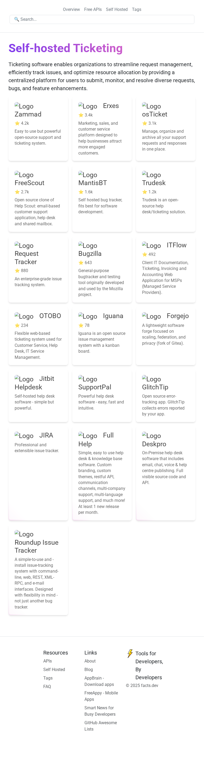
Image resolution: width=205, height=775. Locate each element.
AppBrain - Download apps (99, 681)
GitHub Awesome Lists (100, 726)
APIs (47, 661)
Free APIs (93, 9)
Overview (71, 9)
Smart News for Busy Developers (100, 711)
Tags (136, 9)
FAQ (47, 686)
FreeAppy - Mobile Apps (101, 696)
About (90, 661)
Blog (88, 669)
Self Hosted (117, 9)
